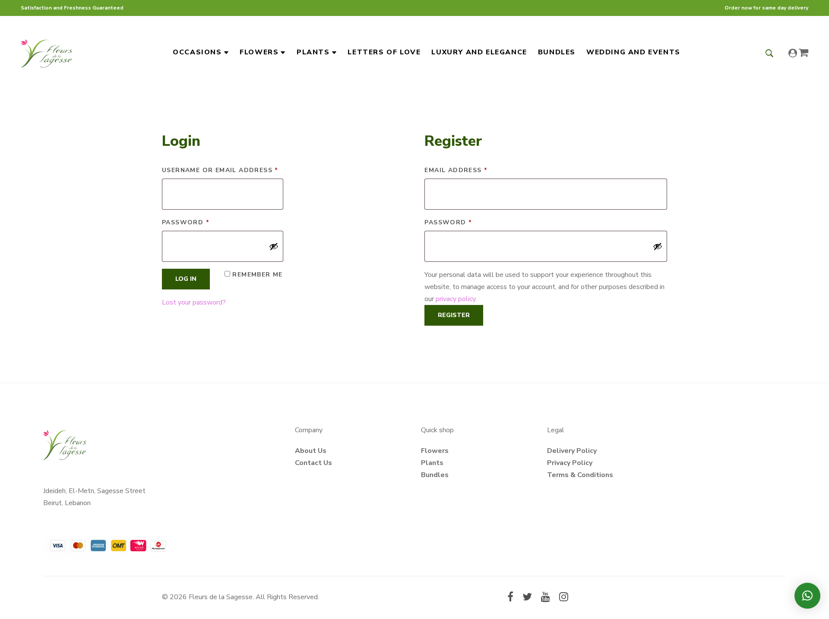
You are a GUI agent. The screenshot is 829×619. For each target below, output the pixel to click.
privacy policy (455, 299)
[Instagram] (563, 597)
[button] (807, 596)
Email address (473, 170)
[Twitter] (527, 597)
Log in (185, 279)
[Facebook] (510, 597)
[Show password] (273, 246)
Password (203, 222)
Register (454, 315)
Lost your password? (194, 302)
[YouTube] (545, 597)
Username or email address (222, 170)
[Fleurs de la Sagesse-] (47, 52)
